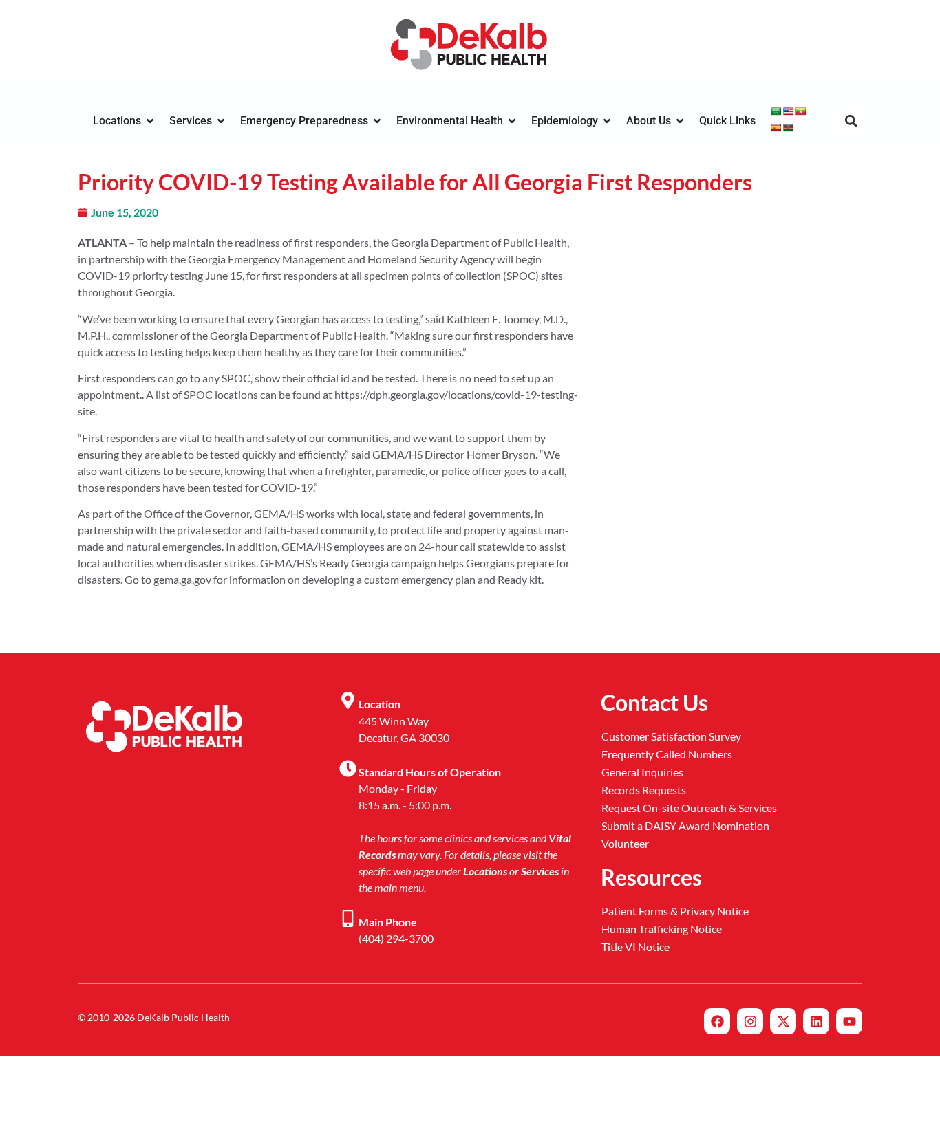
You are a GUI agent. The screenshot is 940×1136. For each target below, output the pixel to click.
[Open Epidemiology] (606, 121)
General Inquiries (642, 771)
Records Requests (643, 789)
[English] (788, 111)
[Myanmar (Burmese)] (801, 111)
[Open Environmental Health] (511, 121)
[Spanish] (776, 128)
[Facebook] (717, 1021)
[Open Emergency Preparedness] (377, 121)
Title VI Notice (635, 946)
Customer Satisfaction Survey (671, 736)
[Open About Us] (679, 121)
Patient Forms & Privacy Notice (675, 910)
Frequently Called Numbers (666, 754)
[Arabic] (776, 111)
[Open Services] (220, 121)
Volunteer (625, 843)
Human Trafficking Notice (661, 928)
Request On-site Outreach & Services (689, 807)
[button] (851, 121)
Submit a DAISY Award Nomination (685, 825)
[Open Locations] (150, 121)
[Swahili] (788, 128)
